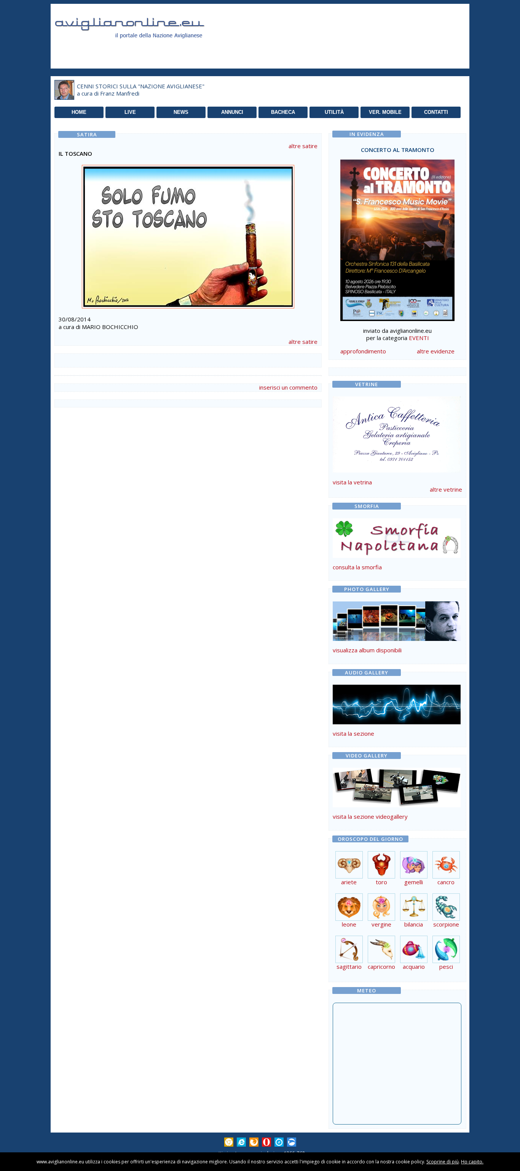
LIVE (130, 112)
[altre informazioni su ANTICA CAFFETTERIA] (397, 432)
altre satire (303, 146)
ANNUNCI (232, 112)
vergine (381, 924)
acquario (414, 966)
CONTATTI (436, 112)
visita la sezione (353, 733)
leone (349, 924)
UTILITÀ (334, 112)
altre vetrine (446, 489)
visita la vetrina (352, 482)
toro (381, 882)
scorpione (446, 924)
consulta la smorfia (357, 567)
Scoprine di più (442, 1161)
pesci (446, 966)
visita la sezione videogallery (370, 816)
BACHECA (283, 112)
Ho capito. (472, 1161)
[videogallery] (397, 805)
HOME (79, 112)
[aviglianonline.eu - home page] (140, 47)
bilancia (413, 924)
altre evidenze (436, 351)
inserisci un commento (288, 387)
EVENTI (419, 338)
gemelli (413, 882)
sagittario (349, 966)
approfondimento (363, 351)
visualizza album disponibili (367, 650)
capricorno (381, 966)
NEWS (181, 112)
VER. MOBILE (385, 112)
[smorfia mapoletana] (397, 555)
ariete (349, 882)
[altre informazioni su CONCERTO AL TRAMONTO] (397, 238)
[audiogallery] (397, 722)
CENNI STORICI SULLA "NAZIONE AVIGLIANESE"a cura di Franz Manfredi (140, 89)
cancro (446, 882)
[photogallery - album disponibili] (397, 638)
